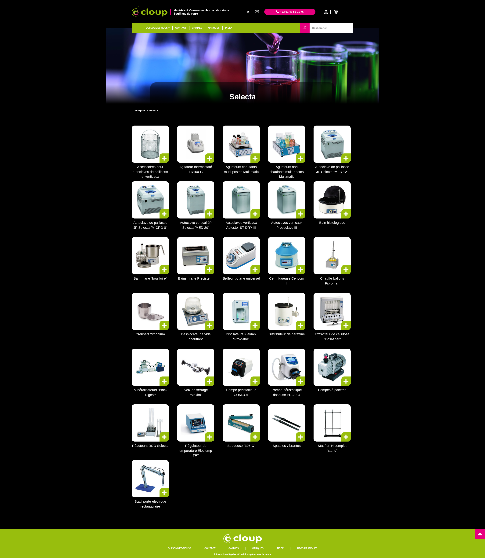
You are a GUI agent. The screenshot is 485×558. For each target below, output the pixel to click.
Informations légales (225, 554)
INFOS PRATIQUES (307, 548)
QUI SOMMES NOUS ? (158, 28)
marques (140, 110)
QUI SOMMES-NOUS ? (179, 548)
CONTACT (180, 28)
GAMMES (197, 28)
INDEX (228, 28)
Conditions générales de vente (254, 554)
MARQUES (214, 28)
